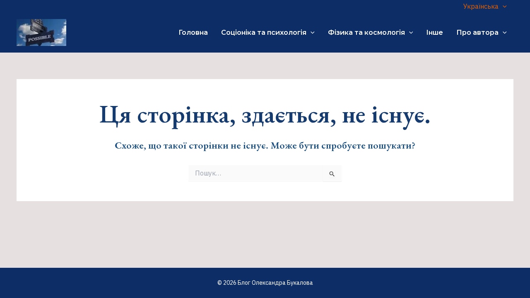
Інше (434, 32)
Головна (193, 32)
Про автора (477, 32)
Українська (481, 6)
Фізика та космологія (366, 32)
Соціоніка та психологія (263, 32)
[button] (503, 6)
